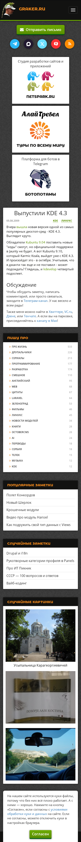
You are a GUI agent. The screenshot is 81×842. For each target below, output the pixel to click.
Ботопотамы (40, 194)
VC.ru (68, 312)
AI (13, 438)
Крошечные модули (22, 509)
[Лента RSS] (69, 44)
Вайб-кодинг (16, 583)
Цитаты (17, 392)
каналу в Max (47, 321)
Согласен (40, 833)
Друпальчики (22, 352)
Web (14, 386)
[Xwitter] (42, 44)
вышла (21, 227)
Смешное (18, 375)
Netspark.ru (40, 96)
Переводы (19, 443)
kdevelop (49, 269)
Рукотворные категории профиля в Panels (40, 560)
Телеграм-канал (36, 301)
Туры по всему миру (41, 145)
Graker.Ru (32, 8)
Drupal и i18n (17, 553)
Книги (16, 426)
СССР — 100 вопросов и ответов (32, 575)
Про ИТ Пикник (18, 568)
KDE (55, 220)
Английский (21, 381)
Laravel (17, 398)
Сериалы (18, 358)
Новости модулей (25, 420)
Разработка (20, 369)
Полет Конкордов (20, 495)
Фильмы (18, 409)
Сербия (17, 449)
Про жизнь (19, 346)
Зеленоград (20, 403)
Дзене (10, 316)
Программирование (26, 363)
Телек (16, 455)
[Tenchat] (56, 44)
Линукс (66, 220)
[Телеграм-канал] (15, 44)
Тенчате (30, 316)
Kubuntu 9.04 (35, 242)
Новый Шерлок (18, 502)
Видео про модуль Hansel (27, 517)
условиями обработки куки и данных (37, 811)
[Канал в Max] (28, 44)
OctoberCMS (20, 432)
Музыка (17, 460)
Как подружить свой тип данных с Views (38, 524)
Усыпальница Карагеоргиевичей (40, 665)
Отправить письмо (42, 29)
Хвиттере (56, 312)
